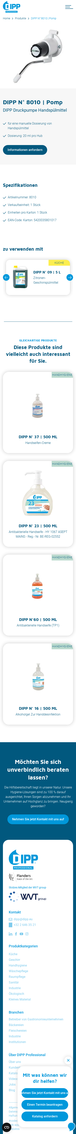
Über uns (15, 1062)
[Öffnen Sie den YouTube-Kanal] (21, 934)
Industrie (15, 988)
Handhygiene (18, 965)
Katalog (14, 1073)
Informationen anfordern (25, 150)
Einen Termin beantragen (45, 1104)
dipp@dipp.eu (23, 919)
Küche (13, 954)
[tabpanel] (38, 277)
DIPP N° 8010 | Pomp (43, 18)
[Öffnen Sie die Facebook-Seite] (16, 934)
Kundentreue (17, 1067)
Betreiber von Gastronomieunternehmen (36, 1019)
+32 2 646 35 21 (25, 925)
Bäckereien (16, 1025)
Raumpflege (17, 977)
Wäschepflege (18, 971)
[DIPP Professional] (12, 7)
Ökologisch (16, 994)
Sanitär (14, 982)
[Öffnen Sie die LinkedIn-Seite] (10, 934)
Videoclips (16, 1079)
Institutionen (17, 1042)
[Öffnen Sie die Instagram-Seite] (27, 934)
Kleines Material (20, 999)
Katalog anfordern (45, 1116)
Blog (12, 1090)
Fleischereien (18, 1030)
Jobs (12, 1084)
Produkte (20, 18)
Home (6, 18)
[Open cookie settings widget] (6, 1127)
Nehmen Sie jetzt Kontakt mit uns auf (38, 819)
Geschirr (14, 960)
